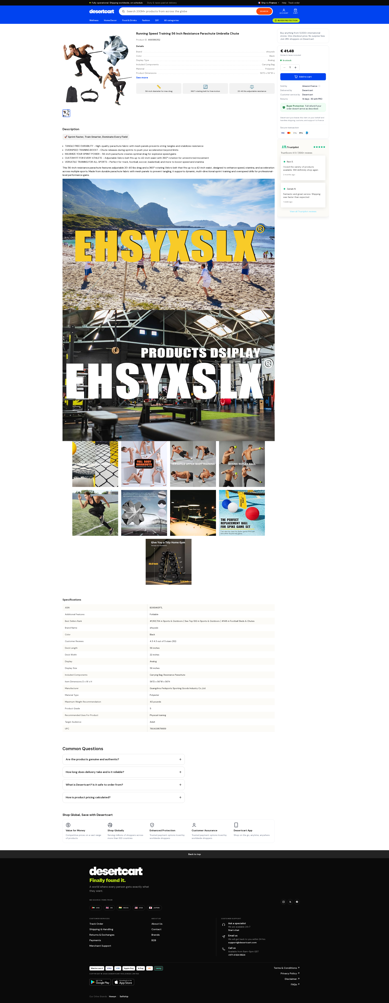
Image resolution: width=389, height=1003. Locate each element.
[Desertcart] (101, 11)
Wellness (94, 20)
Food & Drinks (129, 20)
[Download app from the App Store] (123, 982)
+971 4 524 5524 (236, 954)
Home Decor (110, 20)
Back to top (194, 854)
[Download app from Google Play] (100, 982)
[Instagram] (283, 902)
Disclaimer (292, 979)
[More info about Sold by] (319, 86)
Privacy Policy (290, 973)
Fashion (146, 20)
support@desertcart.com (242, 942)
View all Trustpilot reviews (303, 211)
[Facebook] (297, 902)
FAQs (295, 984)
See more (142, 77)
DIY (157, 20)
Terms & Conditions (287, 968)
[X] (290, 902)
